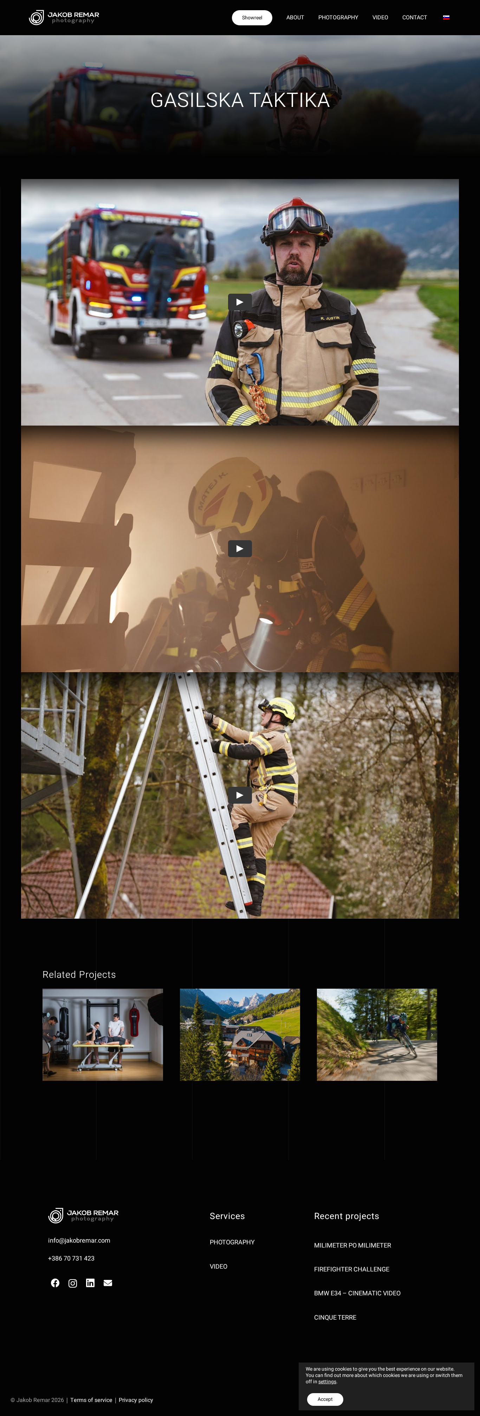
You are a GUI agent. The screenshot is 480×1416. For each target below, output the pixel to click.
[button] (48, 1034)
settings (327, 1382)
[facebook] (55, 1283)
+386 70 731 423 (71, 1258)
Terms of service (91, 1400)
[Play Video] (240, 302)
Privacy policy (136, 1400)
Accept (325, 1399)
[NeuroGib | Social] (103, 1035)
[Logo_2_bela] (64, 13)
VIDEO (218, 1266)
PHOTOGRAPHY (232, 1242)
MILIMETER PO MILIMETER (352, 1245)
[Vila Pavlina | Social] (240, 1035)
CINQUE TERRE (335, 1317)
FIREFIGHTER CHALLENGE (351, 1269)
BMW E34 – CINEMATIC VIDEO (357, 1293)
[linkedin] (90, 1283)
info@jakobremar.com (79, 1240)
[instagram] (73, 1283)
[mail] (108, 1283)
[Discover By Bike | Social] (377, 1035)
